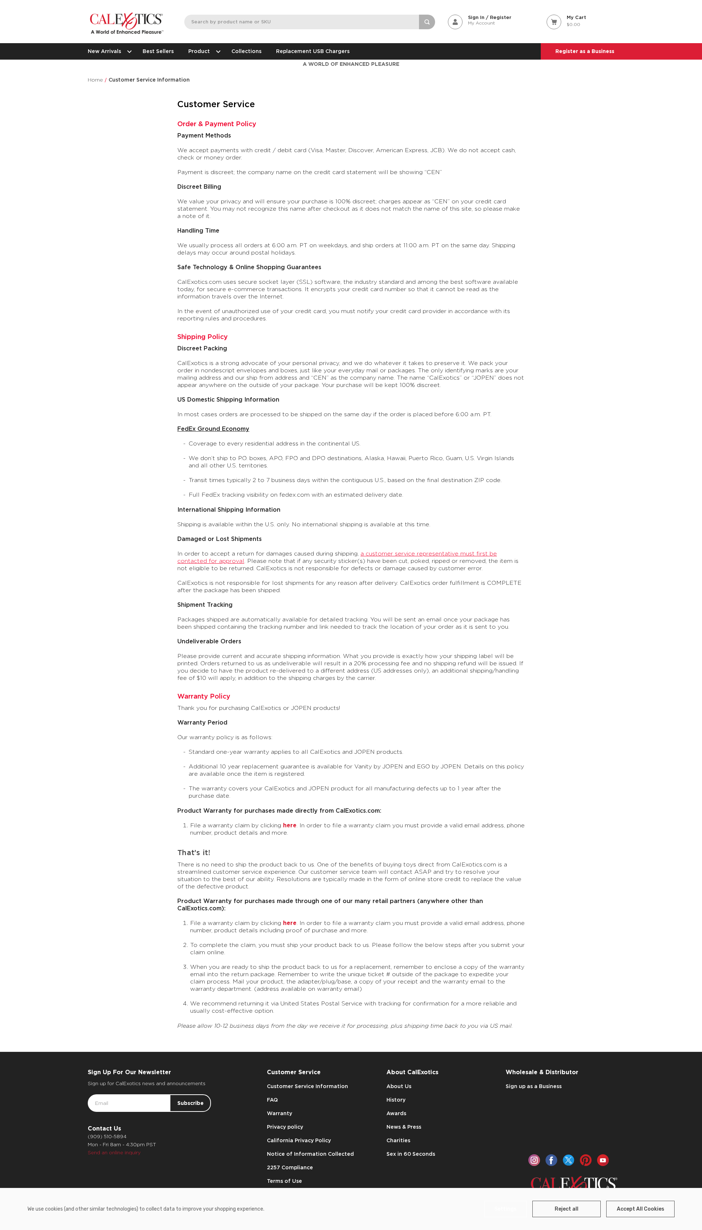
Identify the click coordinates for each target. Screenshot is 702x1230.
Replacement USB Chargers (313, 51)
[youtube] (603, 1160)
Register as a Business (584, 51)
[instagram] (534, 1160)
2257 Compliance (290, 1167)
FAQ (272, 1100)
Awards (396, 1113)
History (395, 1100)
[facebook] (551, 1160)
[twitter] (568, 1160)
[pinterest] (586, 1160)
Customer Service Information (307, 1086)
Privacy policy (285, 1127)
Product (199, 51)
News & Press (403, 1127)
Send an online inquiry (114, 1152)
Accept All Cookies (640, 1209)
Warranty (279, 1113)
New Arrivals (104, 51)
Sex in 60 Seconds (410, 1154)
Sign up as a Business (534, 1086)
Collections (246, 51)
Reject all (566, 1209)
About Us (398, 1086)
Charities (398, 1140)
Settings (505, 1209)
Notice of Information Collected (310, 1154)
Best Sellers (158, 51)
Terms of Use (284, 1181)
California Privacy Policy (299, 1140)
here (290, 825)
